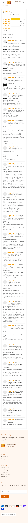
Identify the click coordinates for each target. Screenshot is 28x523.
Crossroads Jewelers (8, 517)
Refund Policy (4, 470)
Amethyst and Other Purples (8, 459)
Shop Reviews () (7, 37)
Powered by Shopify (16, 517)
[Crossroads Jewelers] (14, 2)
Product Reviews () (8, 34)
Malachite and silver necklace (15, 382)
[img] (8, 11)
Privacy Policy (4, 472)
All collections (4, 456)
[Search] (5, 2)
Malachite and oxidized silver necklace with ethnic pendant (15, 365)
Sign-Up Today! (5, 476)
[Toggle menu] (1, 2)
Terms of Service (5, 474)
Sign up (5, 496)
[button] (6, 19)
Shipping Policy (5, 467)
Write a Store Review (14, 14)
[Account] (23, 2)
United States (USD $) (7, 514)
